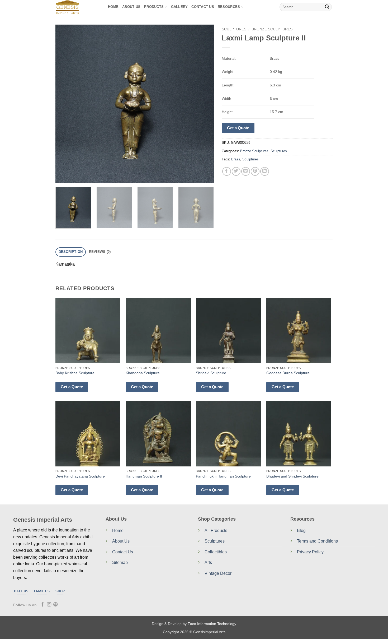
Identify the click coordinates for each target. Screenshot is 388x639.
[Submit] (327, 7)
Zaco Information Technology (212, 624)
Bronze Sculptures (272, 29)
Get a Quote (238, 128)
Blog (301, 530)
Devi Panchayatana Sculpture (80, 476)
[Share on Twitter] (236, 171)
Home (113, 7)
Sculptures (234, 29)
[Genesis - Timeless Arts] (77, 7)
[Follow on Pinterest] (55, 604)
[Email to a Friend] (245, 171)
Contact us (202, 7)
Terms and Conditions (317, 541)
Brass (235, 159)
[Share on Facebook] (226, 171)
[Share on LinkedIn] (264, 171)
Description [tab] (71, 252)
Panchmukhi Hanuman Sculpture (223, 476)
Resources (229, 7)
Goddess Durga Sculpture (288, 373)
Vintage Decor (218, 573)
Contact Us (122, 552)
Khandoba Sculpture (143, 373)
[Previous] (65, 104)
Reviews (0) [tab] (100, 252)
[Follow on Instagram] (49, 604)
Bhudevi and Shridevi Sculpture (292, 476)
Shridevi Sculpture (211, 373)
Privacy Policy (310, 552)
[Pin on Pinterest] (255, 171)
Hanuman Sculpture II (144, 476)
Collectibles (216, 552)
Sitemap (120, 562)
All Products (216, 530)
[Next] (204, 104)
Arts (208, 562)
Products (154, 7)
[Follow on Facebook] (42, 604)
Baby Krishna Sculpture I (76, 373)
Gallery (179, 7)
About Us (131, 7)
